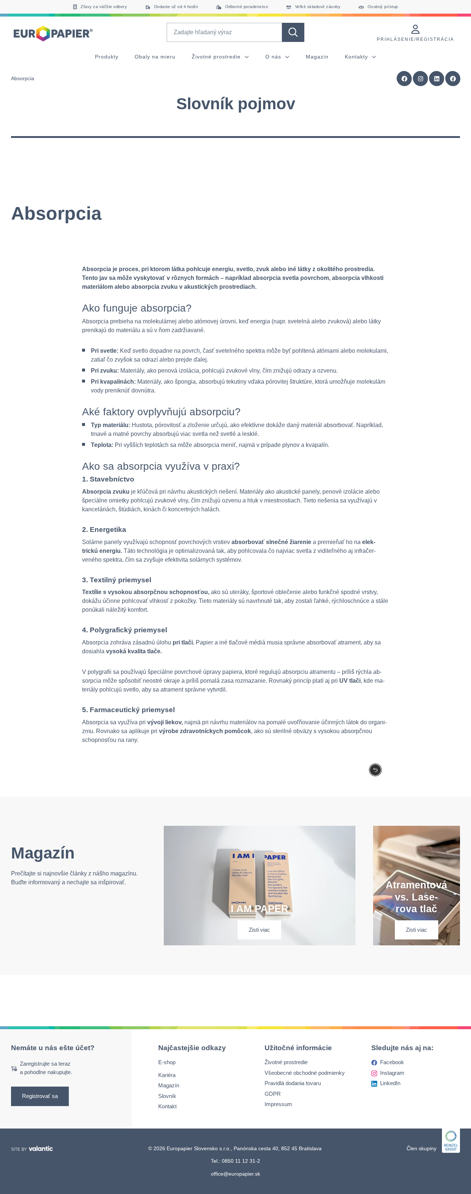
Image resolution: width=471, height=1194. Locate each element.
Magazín (317, 57)
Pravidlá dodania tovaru (293, 1083)
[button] (453, 78)
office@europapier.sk (235, 1174)
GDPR (273, 1094)
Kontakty (357, 57)
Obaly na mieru (155, 57)
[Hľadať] (293, 32)
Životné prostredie (217, 57)
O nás (274, 57)
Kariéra (167, 1075)
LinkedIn (390, 1083)
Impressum (278, 1104)
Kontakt (167, 1107)
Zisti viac (259, 930)
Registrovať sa (40, 1096)
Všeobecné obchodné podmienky (305, 1073)
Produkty (106, 57)
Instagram (392, 1073)
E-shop (167, 1062)
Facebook (392, 1062)
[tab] (235, 134)
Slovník (167, 1096)
